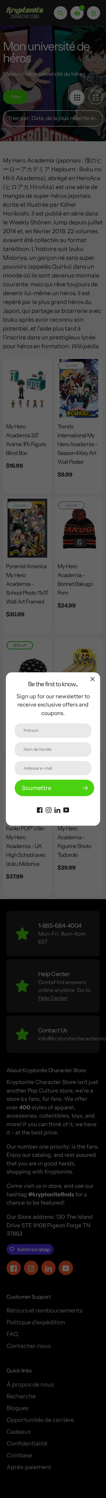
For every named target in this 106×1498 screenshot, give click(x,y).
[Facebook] (40, 809)
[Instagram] (49, 809)
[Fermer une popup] (92, 679)
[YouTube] (66, 809)
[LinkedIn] (57, 809)
